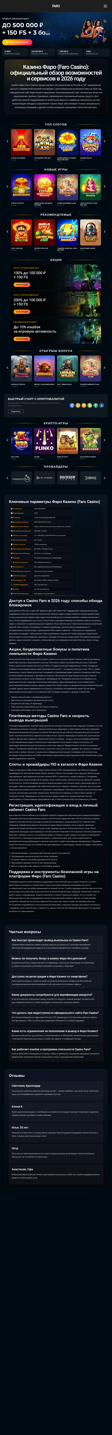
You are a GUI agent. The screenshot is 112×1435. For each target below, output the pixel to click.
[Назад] (7, 141)
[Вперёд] (104, 141)
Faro (56, 6)
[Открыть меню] (105, 6)
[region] (56, 145)
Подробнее (15, 411)
